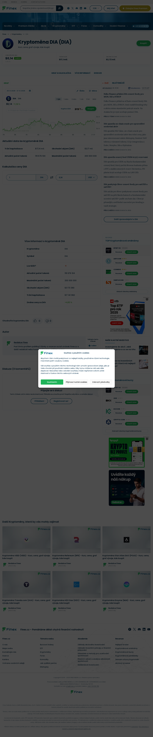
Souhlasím (52, 382)
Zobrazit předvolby (101, 382)
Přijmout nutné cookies (76, 382)
